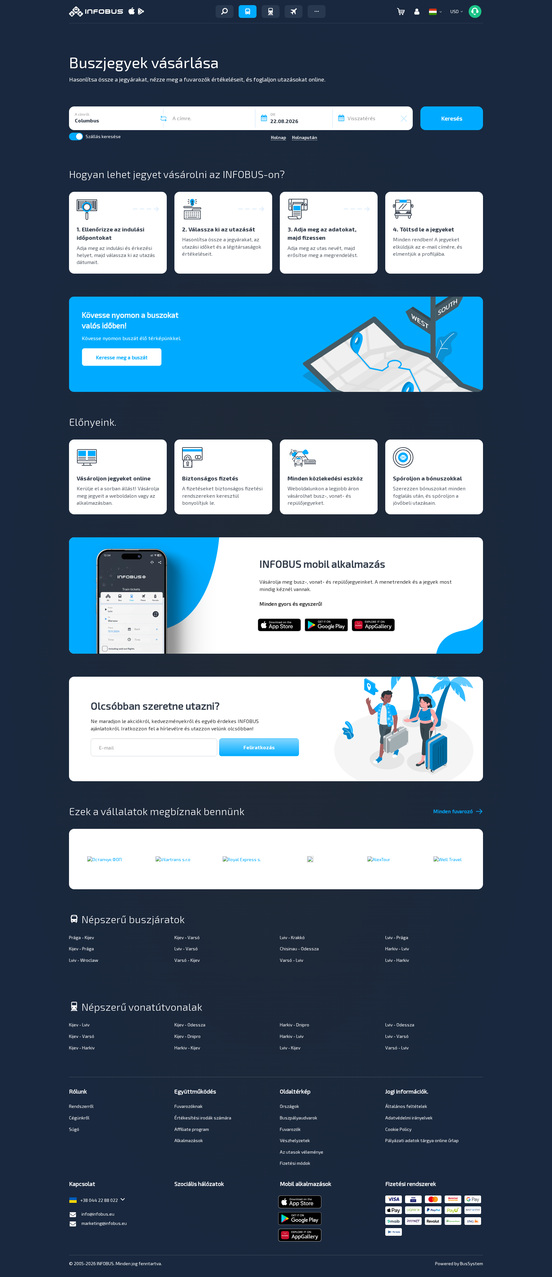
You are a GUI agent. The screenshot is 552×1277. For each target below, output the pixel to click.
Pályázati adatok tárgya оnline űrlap (422, 1140)
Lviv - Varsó (186, 948)
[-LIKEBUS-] (310, 859)
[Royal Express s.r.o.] (241, 859)
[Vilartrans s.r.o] (173, 859)
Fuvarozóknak (188, 1106)
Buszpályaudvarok (298, 1117)
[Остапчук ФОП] (104, 859)
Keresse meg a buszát (122, 357)
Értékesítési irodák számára (202, 1117)
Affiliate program (191, 1129)
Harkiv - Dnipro (294, 1024)
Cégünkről (79, 1117)
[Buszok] (248, 11)
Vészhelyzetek (295, 1140)
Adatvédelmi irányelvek (409, 1117)
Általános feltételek (406, 1106)
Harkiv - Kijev (187, 1047)
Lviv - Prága (396, 937)
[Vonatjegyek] (271, 11)
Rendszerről (81, 1106)
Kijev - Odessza (189, 1024)
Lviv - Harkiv (397, 960)
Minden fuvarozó (453, 811)
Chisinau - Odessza (299, 948)
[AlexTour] (378, 859)
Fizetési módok (295, 1163)
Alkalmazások (188, 1140)
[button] (317, 11)
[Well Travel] (447, 859)
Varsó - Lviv (291, 960)
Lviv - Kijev (290, 1047)
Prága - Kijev (81, 937)
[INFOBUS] (96, 11)
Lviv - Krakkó (292, 937)
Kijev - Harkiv (82, 1047)
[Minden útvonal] (225, 11)
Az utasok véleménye (301, 1152)
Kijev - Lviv (79, 1024)
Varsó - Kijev (187, 960)
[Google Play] (141, 11)
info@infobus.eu (97, 1214)
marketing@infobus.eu (104, 1223)
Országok (289, 1106)
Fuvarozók (290, 1129)
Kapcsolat (82, 1183)
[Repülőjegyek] (294, 11)
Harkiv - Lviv (397, 948)
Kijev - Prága (81, 948)
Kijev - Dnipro (187, 1036)
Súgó (74, 1129)
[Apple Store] (131, 11)
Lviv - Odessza (399, 1024)
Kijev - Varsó (187, 937)
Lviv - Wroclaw (83, 960)
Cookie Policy (398, 1129)
